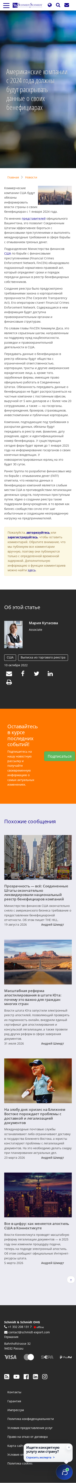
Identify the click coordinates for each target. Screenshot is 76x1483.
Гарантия (14, 1401)
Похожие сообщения (30, 821)
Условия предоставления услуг (30, 1428)
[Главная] (29, 5)
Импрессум (15, 1410)
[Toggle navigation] (6, 5)
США (7, 253)
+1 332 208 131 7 (20, 1327)
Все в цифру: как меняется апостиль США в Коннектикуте (36, 1225)
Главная (13, 177)
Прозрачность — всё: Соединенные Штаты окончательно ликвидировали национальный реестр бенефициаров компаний (36, 892)
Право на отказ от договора (27, 1437)
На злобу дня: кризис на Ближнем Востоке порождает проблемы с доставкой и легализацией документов (34, 1116)
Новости (31, 177)
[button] (49, 5)
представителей (34, 218)
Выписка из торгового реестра (43, 657)
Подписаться (60, 756)
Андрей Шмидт (52, 924)
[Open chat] (64, 1472)
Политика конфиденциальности (30, 1419)
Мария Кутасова (43, 622)
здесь (32, 570)
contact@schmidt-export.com (29, 1332)
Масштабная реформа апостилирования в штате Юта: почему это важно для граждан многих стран (32, 997)
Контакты (14, 1392)
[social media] (6, 1376)
